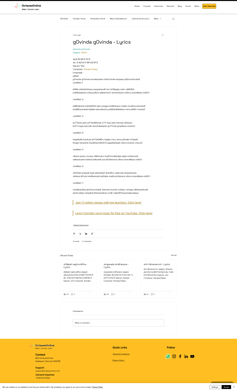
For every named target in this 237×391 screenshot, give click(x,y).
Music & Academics (118, 19)
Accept (226, 387)
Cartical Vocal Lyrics (140, 19)
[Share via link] (92, 233)
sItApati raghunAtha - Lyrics (75, 266)
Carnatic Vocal (79, 19)
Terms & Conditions (121, 354)
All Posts (64, 19)
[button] (209, 6)
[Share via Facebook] (74, 233)
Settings (215, 387)
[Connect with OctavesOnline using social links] (168, 356)
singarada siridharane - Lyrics (116, 266)
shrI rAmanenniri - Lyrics (157, 264)
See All (174, 255)
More (156, 19)
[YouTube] (192, 356)
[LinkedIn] (186, 356)
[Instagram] (174, 356)
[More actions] (162, 35)
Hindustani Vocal (97, 19)
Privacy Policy (118, 360)
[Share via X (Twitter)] (80, 233)
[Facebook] (180, 356)
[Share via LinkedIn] (86, 233)
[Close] (234, 387)
